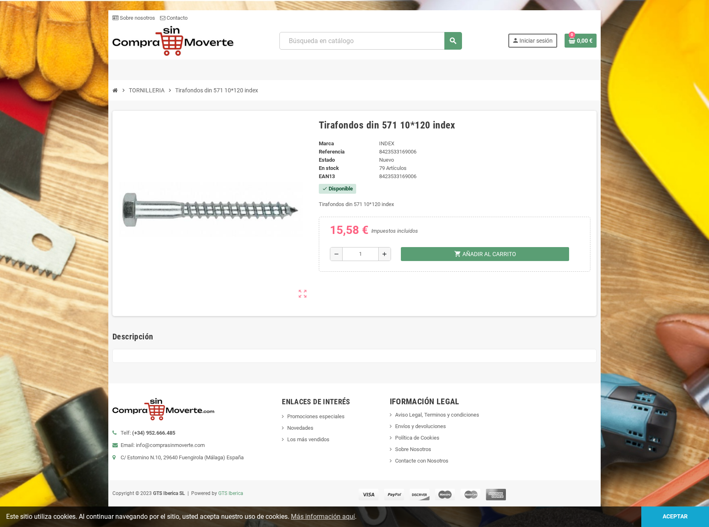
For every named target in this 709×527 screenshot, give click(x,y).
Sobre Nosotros (413, 449)
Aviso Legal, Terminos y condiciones (437, 415)
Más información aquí (323, 516)
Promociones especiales (316, 416)
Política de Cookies (417, 438)
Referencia (332, 152)
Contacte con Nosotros (421, 461)
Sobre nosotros (137, 18)
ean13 (327, 176)
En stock (329, 168)
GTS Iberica (230, 493)
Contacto (176, 18)
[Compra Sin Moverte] (172, 40)
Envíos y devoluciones (420, 426)
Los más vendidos (308, 439)
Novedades (300, 428)
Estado (327, 160)
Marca (326, 143)
